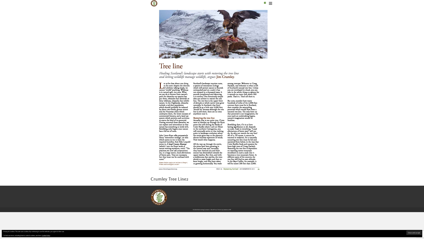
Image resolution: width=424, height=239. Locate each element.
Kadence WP (227, 209)
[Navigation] (270, 3)
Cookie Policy (46, 235)
